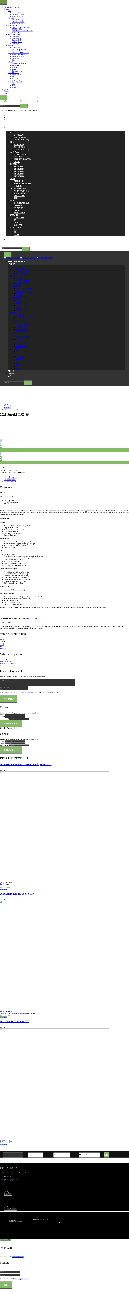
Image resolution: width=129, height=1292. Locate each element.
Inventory (7, 1206)
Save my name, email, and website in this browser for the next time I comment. (30, 693)
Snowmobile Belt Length (19, 1013)
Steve (14, 473)
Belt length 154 (5, 1013)
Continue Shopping (18, 1257)
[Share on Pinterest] (4, 469)
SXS (1, 1139)
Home (6, 404)
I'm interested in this (11, 723)
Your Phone (4, 719)
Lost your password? (20, 1279)
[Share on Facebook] (1, 469)
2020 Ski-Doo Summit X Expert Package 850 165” (25, 764)
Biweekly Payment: (7, 471)
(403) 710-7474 (61, 110)
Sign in (6, 1285)
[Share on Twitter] (2, 469)
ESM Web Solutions (15, 1221)
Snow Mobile (4, 882)
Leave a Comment (10, 481)
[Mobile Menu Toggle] (3, 2)
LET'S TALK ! (9, 1167)
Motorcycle (7, 408)
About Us (7, 1191)
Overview (7, 476)
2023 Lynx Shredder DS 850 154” (17, 893)
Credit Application (10, 1208)
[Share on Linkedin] (5, 469)
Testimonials (8, 1195)
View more (3, 889)
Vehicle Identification (11, 478)
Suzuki (2, 645)
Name (2, 715)
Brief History (8, 1193)
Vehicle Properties (10, 480)
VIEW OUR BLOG (31, 618)
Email (2, 717)
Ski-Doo (2, 884)
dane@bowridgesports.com (46, 110)
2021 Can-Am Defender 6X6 (14, 1021)
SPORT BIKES (13, 662)
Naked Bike (4, 662)
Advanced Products (10, 406)
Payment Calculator (10, 1210)
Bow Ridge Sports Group (40, 1219)
